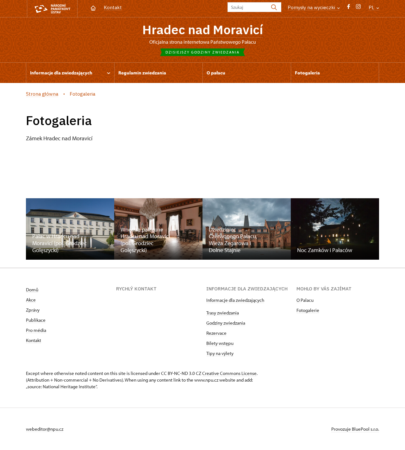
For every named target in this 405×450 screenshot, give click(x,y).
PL (372, 7)
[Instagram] (358, 8)
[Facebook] (348, 8)
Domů (32, 290)
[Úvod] (93, 7)
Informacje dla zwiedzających (235, 300)
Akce (31, 300)
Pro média (36, 330)
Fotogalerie (307, 310)
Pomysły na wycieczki (312, 7)
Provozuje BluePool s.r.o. (355, 429)
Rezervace (216, 333)
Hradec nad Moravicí (202, 29)
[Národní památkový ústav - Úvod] (52, 8)
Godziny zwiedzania (225, 323)
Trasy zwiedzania (222, 313)
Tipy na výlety (220, 353)
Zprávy (33, 310)
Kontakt (113, 7)
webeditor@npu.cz (44, 429)
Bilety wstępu (220, 343)
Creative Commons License (229, 373)
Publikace (36, 320)
